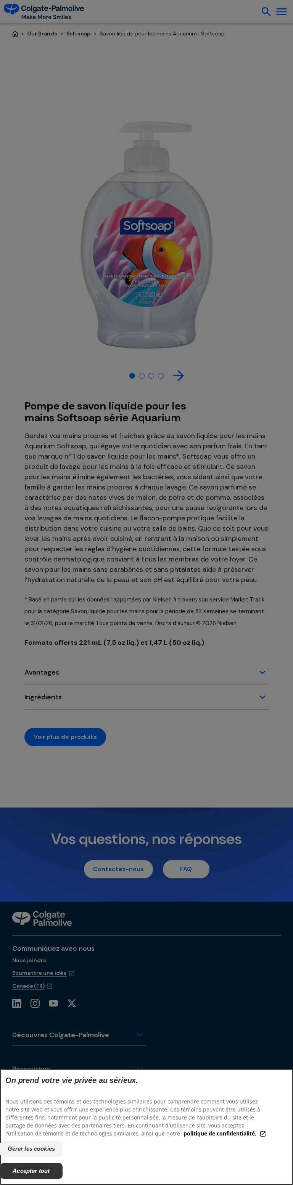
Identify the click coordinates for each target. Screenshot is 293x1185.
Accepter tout (31, 1170)
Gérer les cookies (31, 1148)
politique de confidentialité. (220, 1133)
